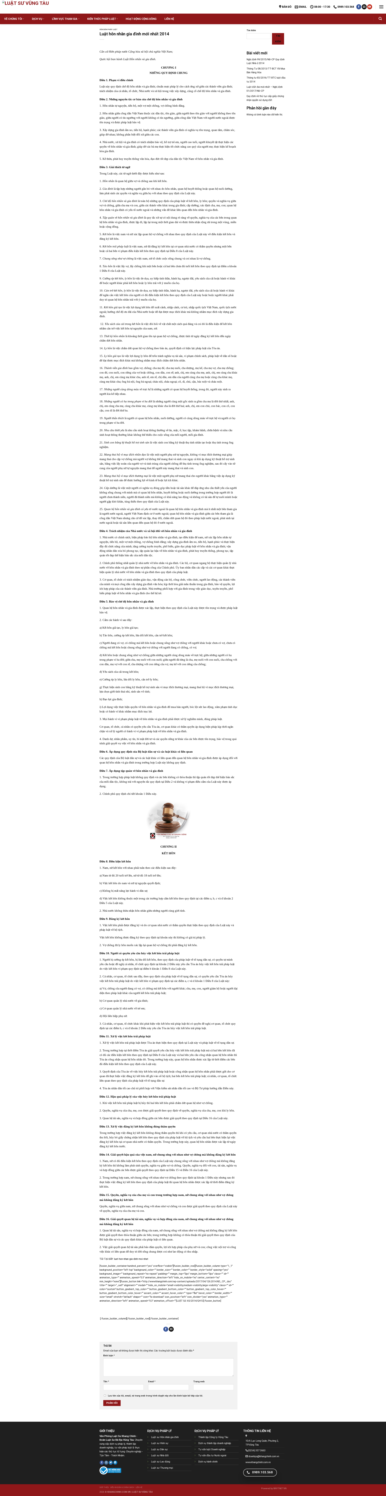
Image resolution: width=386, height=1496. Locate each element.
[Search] (380, 18)
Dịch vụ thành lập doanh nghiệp (214, 1443)
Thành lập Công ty (208, 1437)
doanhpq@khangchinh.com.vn (263, 1456)
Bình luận (109, 1355)
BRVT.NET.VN (280, 1488)
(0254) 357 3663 (257, 1450)
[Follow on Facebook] (358, 6)
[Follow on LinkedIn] (115, 1463)
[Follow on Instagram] (106, 1463)
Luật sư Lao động (160, 1461)
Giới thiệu (104, 1487)
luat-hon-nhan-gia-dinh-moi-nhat (131, 1259)
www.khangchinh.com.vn (258, 1462)
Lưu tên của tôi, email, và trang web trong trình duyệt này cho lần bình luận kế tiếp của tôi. (155, 1396)
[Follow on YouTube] (369, 6)
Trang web (199, 1381)
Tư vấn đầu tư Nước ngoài (212, 1455)
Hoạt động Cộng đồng (141, 18)
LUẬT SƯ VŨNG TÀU (142, 1492)
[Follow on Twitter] (111, 1463)
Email (151, 1381)
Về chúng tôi (13, 18)
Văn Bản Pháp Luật (108, 30)
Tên (106, 1381)
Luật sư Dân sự (159, 1449)
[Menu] (381, 6)
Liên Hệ (169, 18)
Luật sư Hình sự (159, 1443)
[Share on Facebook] (165, 1329)
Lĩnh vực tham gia (64, 18)
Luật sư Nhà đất (160, 1455)
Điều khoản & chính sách (122, 1487)
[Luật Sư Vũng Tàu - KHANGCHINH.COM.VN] (35, 7)
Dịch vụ (37, 18)
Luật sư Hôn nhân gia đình (165, 1437)
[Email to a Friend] (171, 1329)
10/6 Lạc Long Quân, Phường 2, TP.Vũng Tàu (262, 1442)
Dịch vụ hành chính (208, 1461)
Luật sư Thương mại (162, 1467)
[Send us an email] (364, 6)
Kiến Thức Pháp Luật (101, 18)
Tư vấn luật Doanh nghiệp (211, 1449)
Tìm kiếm (251, 30)
